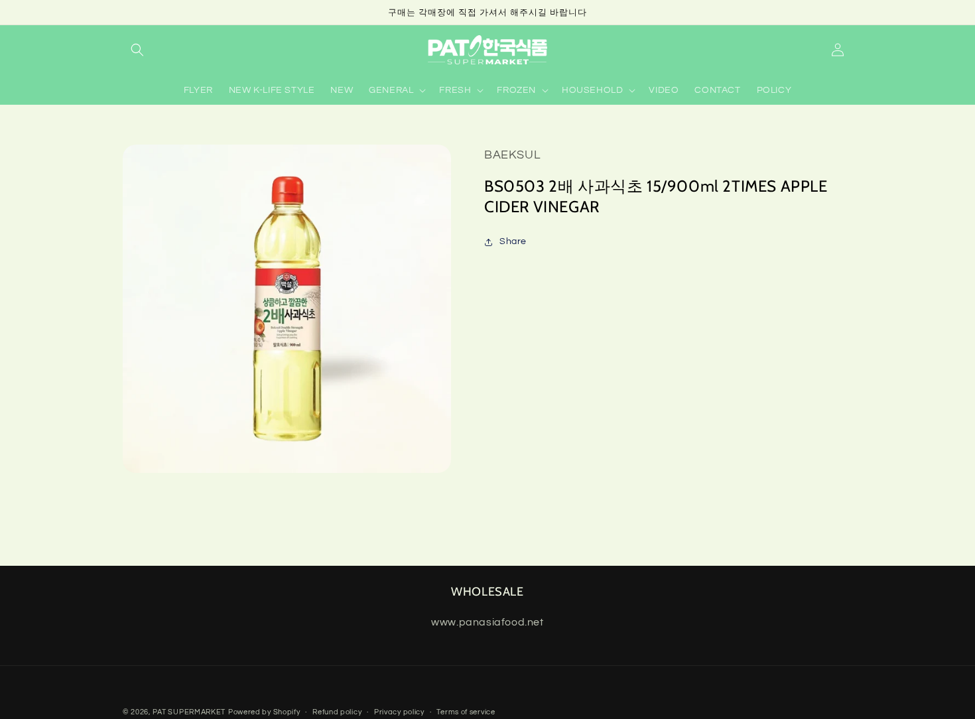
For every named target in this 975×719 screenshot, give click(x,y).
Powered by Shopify (264, 712)
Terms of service (465, 712)
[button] (137, 49)
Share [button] (513, 241)
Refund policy (336, 712)
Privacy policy (399, 712)
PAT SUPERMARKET (189, 712)
